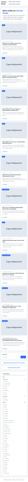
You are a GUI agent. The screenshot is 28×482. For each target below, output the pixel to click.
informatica (6, 444)
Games (5, 440)
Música (5, 456)
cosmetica (6, 415)
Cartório (5, 386)
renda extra (6, 464)
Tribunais (5, 394)
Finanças (5, 436)
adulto (5, 404)
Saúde (5, 465)
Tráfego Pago (6, 473)
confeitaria (6, 411)
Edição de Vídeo (7, 431)
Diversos (5, 388)
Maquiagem (6, 453)
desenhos (6, 418)
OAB (5, 392)
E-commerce (6, 427)
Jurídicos (5, 447)
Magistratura (6, 390)
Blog (4, 377)
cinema (5, 407)
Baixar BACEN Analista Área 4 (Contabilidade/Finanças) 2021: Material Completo (12, 340)
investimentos (6, 445)
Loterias (5, 451)
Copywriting (6, 413)
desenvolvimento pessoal (8, 422)
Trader (5, 471)
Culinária (5, 416)
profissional (6, 458)
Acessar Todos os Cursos (14, 1)
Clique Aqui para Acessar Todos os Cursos (14, 362)
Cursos (4, 402)
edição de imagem (7, 429)
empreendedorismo (7, 433)
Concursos (5, 379)
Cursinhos (5, 396)
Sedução (5, 467)
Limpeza (5, 449)
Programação (6, 460)
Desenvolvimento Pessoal (8, 420)
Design (5, 424)
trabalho (5, 469)
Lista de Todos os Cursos (14, 4)
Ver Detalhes (5, 53)
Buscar (23, 357)
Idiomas (5, 442)
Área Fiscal (6, 381)
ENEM (5, 398)
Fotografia (6, 438)
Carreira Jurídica (7, 383)
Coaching (6, 409)
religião (5, 462)
